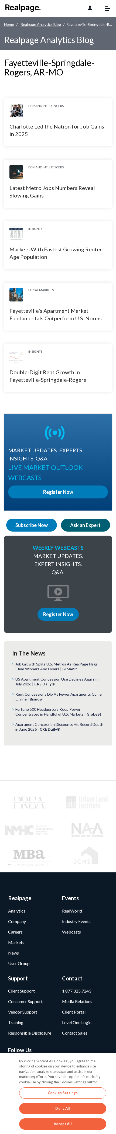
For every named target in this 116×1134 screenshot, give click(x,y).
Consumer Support (25, 1001)
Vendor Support (22, 1011)
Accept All (62, 1124)
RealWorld (72, 910)
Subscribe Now (31, 525)
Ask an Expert (85, 525)
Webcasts (71, 931)
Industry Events (76, 921)
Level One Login (76, 1022)
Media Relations (77, 1001)
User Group (19, 963)
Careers (15, 931)
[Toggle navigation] (105, 8)
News (13, 952)
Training (15, 1022)
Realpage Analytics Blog (41, 24)
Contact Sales (74, 1032)
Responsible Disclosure (29, 1032)
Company (17, 921)
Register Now (58, 614)
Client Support (21, 990)
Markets (16, 942)
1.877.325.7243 (76, 990)
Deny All (62, 1108)
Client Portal (74, 1011)
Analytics (16, 910)
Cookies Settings (63, 1093)
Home (9, 24)
